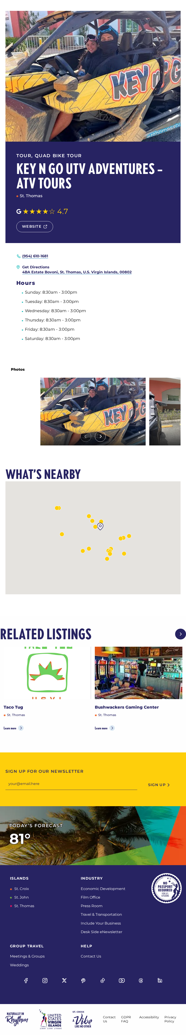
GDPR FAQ (126, 1019)
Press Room (92, 906)
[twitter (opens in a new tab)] (64, 980)
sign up (157, 785)
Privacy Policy (170, 1019)
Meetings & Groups (27, 956)
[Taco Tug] (47, 673)
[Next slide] (100, 436)
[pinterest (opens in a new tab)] (83, 980)
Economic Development (103, 889)
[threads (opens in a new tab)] (140, 980)
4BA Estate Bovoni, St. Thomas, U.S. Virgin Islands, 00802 (77, 272)
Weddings (19, 965)
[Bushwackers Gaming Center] (138, 673)
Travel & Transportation (101, 914)
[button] (92, 521)
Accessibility (149, 1017)
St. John (21, 897)
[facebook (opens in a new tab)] (25, 980)
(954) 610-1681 (35, 256)
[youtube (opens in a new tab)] (121, 980)
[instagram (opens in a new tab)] (45, 980)
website (32, 226)
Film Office (90, 897)
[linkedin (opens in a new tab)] (160, 980)
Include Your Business (101, 923)
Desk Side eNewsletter (101, 932)
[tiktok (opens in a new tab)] (102, 980)
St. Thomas (23, 906)
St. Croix (21, 889)
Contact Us (91, 956)
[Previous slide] (85, 436)
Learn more (10, 728)
